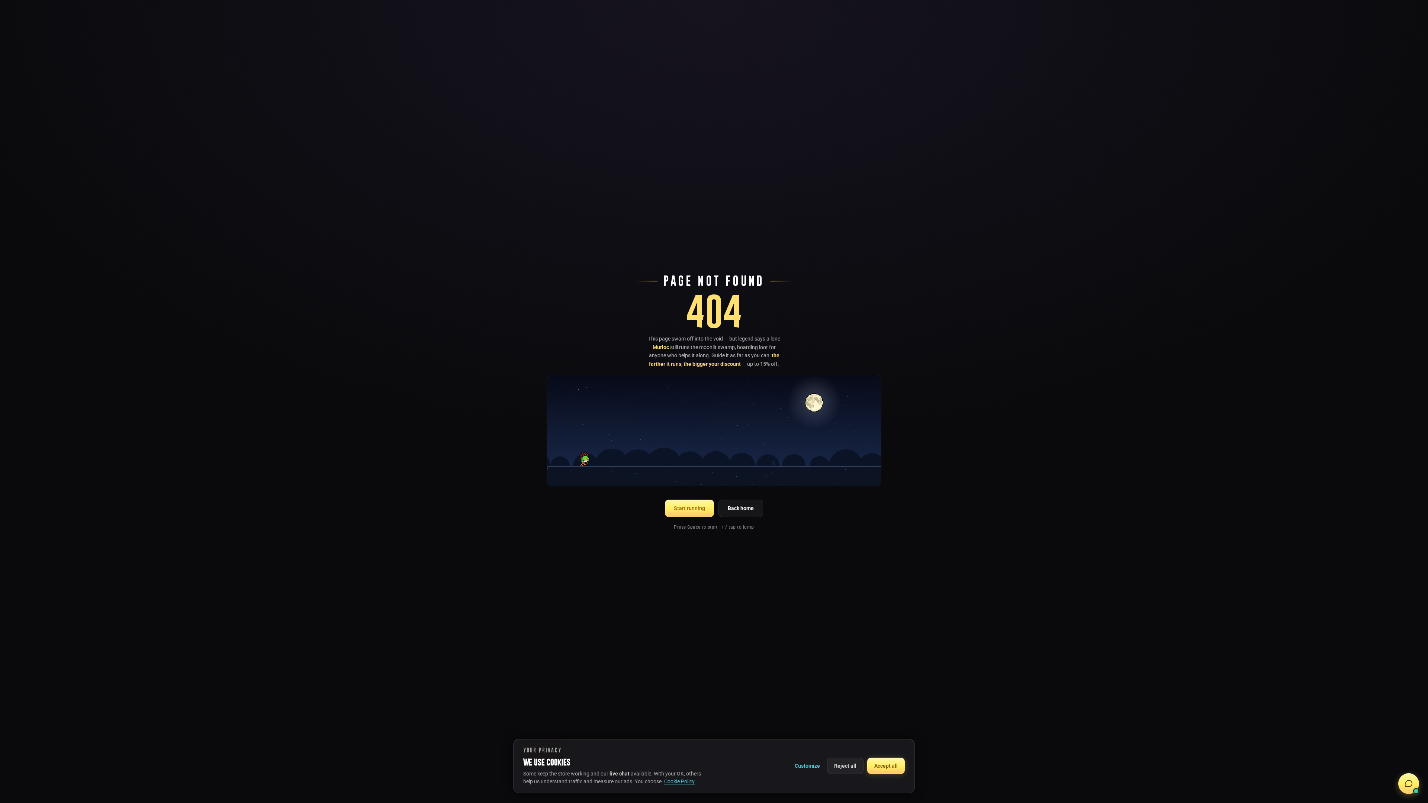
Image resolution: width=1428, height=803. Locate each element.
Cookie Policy (679, 781)
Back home (741, 508)
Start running (689, 508)
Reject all (845, 766)
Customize (807, 766)
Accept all (886, 766)
